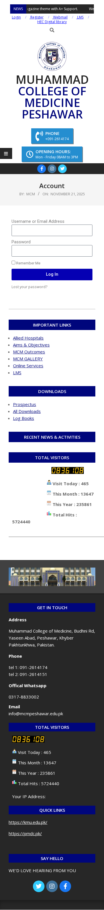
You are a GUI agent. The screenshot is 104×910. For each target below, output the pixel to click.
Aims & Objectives (31, 345)
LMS (17, 372)
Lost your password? (29, 286)
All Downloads (27, 411)
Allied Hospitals (28, 338)
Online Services (28, 365)
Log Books (23, 418)
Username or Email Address (38, 221)
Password (21, 241)
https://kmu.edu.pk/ (28, 822)
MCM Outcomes (29, 352)
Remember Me (27, 263)
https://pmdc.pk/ (25, 833)
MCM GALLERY (28, 359)
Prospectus (24, 404)
